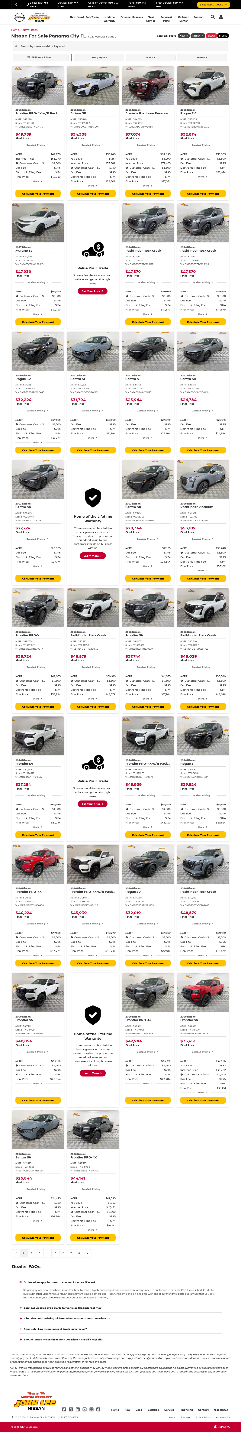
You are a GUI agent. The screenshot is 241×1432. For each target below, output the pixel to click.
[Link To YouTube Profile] (85, 1409)
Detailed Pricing (36, 145)
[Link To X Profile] (71, 1409)
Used (80, 17)
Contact (198, 17)
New (73, 17)
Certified (153, 1409)
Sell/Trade (92, 17)
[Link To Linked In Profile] (78, 1409)
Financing (186, 1409)
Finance (125, 17)
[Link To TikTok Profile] (98, 1409)
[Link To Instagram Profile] (91, 1409)
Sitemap (185, 1417)
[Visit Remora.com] (222, 1427)
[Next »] (87, 1253)
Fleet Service (150, 18)
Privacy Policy (202, 1417)
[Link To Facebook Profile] (64, 1409)
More (36, 181)
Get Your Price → (93, 291)
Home (115, 1409)
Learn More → (93, 555)
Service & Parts (166, 18)
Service (169, 1409)
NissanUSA (221, 1409)
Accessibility (223, 1417)
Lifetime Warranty (109, 18)
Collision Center (183, 18)
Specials (137, 17)
